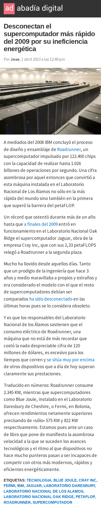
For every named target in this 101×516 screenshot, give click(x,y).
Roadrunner (69, 149)
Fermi (9, 486)
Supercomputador (52, 502)
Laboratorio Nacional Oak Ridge (39, 497)
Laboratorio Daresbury (69, 486)
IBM (20, 486)
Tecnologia (39, 480)
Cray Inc (87, 480)
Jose (15, 59)
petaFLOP (85, 497)
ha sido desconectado (50, 299)
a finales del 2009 (41, 224)
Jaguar (34, 486)
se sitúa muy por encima (70, 360)
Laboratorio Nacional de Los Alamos (43, 491)
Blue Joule (65, 480)
